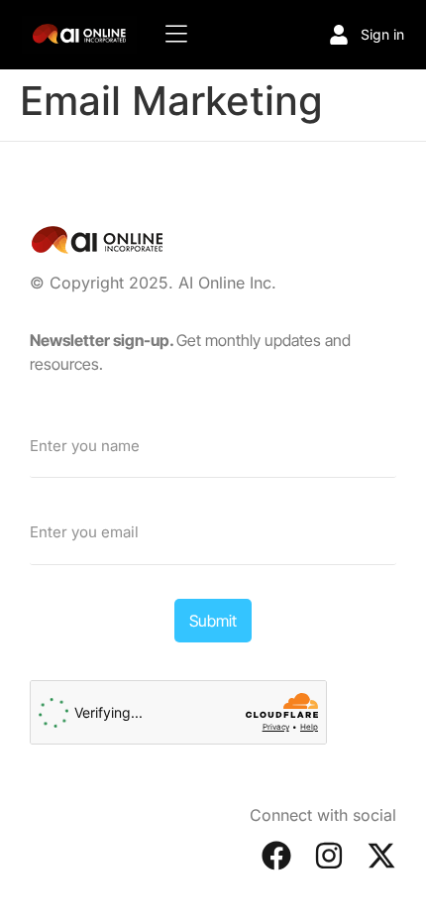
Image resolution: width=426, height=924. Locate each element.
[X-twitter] (381, 855)
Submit (213, 621)
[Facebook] (276, 855)
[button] (176, 35)
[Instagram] (329, 855)
